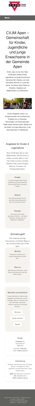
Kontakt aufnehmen (17, 318)
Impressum (13, 399)
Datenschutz (13, 402)
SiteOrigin (24, 402)
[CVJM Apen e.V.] (17, 6)
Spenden (17, 324)
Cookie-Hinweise (21, 399)
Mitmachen (18, 312)
